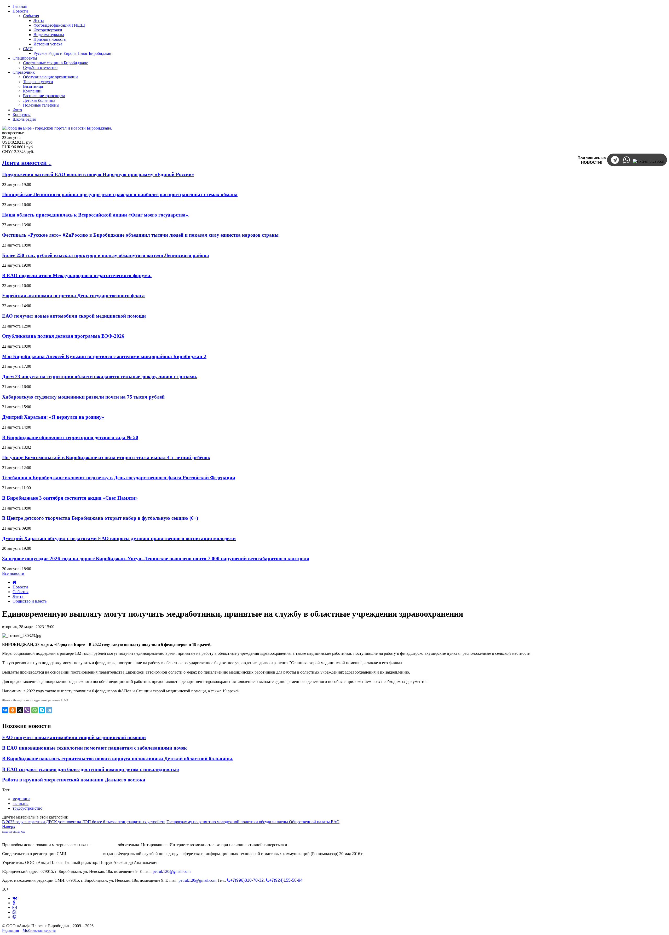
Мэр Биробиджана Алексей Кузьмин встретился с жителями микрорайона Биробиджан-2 (104, 356)
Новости (20, 587)
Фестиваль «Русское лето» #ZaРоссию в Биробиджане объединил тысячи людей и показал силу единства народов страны (140, 235)
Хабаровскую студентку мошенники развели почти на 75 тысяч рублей (83, 397)
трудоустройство (27, 808)
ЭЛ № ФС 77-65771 (84, 853)
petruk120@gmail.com (172, 871)
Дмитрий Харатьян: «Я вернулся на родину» (53, 417)
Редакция (10, 930)
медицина (21, 799)
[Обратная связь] (15, 907)
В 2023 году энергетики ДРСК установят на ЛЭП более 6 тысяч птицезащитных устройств (83, 822)
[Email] (14, 917)
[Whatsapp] (14, 912)
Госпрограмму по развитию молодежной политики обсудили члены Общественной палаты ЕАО (252, 822)
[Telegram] (49, 710)
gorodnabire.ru (105, 845)
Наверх (8, 826)
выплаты (20, 803)
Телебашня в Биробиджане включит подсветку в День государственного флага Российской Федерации (118, 477)
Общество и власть (30, 601)
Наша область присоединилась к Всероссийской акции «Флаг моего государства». (95, 215)
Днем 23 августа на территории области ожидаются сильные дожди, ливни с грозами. (99, 376)
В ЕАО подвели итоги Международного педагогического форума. (77, 275)
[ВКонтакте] (5, 710)
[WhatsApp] (34, 710)
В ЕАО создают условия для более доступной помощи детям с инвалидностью (90, 769)
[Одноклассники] (12, 710)
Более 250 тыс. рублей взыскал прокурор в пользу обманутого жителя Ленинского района (105, 255)
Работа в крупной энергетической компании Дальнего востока (73, 779)
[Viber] (27, 710)
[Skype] (42, 710)
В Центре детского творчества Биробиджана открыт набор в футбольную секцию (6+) (100, 518)
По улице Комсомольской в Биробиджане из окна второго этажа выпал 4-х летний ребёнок (106, 457)
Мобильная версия (39, 930)
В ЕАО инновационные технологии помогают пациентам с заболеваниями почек (94, 748)
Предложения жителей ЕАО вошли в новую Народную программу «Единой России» (98, 174)
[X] (20, 710)
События (20, 591)
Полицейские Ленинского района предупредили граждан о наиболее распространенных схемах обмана (120, 194)
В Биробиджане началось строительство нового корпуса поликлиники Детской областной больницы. (117, 758)
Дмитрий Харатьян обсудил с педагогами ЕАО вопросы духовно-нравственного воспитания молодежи (119, 538)
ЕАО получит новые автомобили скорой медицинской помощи (74, 316)
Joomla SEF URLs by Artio (13, 832)
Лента (18, 596)
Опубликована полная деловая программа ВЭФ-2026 (63, 336)
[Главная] (14, 582)
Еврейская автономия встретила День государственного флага (73, 295)
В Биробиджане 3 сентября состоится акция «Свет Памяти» (70, 498)
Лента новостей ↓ (26, 162)
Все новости (13, 573)
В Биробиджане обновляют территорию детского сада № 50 (70, 437)
